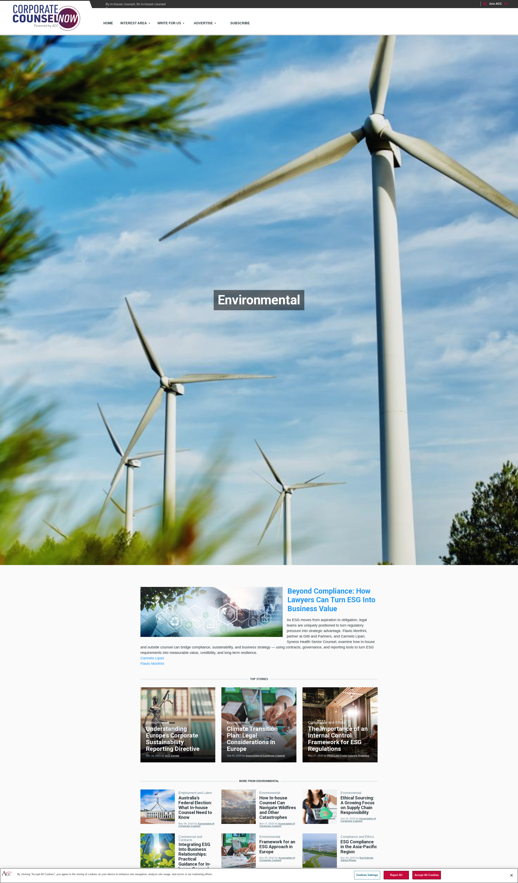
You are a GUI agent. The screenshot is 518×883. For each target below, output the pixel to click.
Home (108, 23)
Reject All (396, 875)
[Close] (511, 875)
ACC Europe (172, 755)
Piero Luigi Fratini (337, 755)
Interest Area (133, 23)
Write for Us (169, 23)
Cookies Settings (367, 875)
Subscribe (240, 23)
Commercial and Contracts (190, 838)
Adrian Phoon (348, 860)
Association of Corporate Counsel (265, 755)
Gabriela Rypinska (358, 755)
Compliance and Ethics (326, 722)
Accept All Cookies (427, 875)
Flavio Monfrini (152, 664)
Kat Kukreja (366, 857)
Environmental (157, 722)
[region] (259, 875)
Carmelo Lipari (152, 658)
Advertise (203, 23)
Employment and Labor (195, 793)
